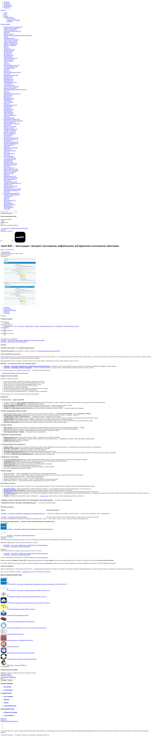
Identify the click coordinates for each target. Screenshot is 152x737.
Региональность (9, 153)
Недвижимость (9, 55)
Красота (7, 71)
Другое (7, 48)
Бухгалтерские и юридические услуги (15, 89)
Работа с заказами (10, 133)
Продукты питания (10, 29)
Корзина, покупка (10, 126)
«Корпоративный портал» (47, 326)
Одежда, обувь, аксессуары (12, 31)
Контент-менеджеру (11, 169)
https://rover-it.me (38, 569)
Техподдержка (8, 491)
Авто (6, 37)
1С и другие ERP (9, 157)
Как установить (11, 18)
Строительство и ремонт (11, 28)
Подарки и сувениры (10, 44)
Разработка (8, 184)
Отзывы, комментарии (11, 143)
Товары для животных (11, 42)
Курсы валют (8, 135)
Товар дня (7, 125)
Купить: (7, 249)
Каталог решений (5, 24)
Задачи (7, 197)
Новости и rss (9, 173)
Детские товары (9, 34)
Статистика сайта (10, 150)
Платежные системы (10, 129)
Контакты (9, 21)
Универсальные (9, 38)
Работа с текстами (10, 172)
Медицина (8, 54)
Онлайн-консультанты (11, 139)
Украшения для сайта (11, 177)
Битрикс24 (7, 7)
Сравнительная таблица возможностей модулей (15, 373)
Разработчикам (8, 6)
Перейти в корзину (6, 674)
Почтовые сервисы (10, 164)
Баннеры (7, 149)
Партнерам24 (7, 4)
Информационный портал (12, 93)
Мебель (7, 32)
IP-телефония (8, 160)
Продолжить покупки (6, 231)
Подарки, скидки (9, 132)
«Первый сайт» (8, 326)
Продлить (3, 229)
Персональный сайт (10, 105)
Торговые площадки (10, 163)
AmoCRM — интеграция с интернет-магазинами (14, 341)
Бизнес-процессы (10, 200)
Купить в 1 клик (9, 128)
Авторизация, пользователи (12, 189)
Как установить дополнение (8, 677)
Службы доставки (10, 130)
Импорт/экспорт (9, 204)
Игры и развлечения (10, 179)
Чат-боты (7, 201)
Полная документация (10, 490)
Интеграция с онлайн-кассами (13, 120)
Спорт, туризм (8, 61)
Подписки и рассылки (11, 142)
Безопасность (8, 187)
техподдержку (44, 557)
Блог (5, 14)
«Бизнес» (37, 326)
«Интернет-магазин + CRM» (71, 326)
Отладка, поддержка (10, 186)
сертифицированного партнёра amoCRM (48, 351)
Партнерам (7, 3)
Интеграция (9, 213)
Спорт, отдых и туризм (11, 86)
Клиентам (6, 2)
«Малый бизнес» (29, 326)
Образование (8, 56)
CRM (6, 199)
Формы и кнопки (10, 176)
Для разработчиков (10, 182)
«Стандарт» (21, 326)
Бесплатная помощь (9, 488)
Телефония (8, 206)
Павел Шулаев (6, 252)
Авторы (6, 16)
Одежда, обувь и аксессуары (12, 72)
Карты (7, 174)
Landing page (8, 51)
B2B (6, 46)
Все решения (4, 578)
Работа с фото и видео (11, 170)
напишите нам (26, 571)
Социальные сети (10, 159)
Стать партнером (9, 715)
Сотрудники (8, 203)
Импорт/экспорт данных (11, 190)
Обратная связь (9, 145)
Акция (5, 13)
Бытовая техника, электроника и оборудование (18, 35)
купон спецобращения (46, 563)
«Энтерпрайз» (59, 326)
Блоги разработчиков (10, 705)
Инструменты (9, 207)
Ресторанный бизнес (10, 58)
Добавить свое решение (13, 20)
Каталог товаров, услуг (11, 65)
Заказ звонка (8, 140)
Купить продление (6, 255)
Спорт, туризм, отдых (10, 41)
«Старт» (15, 326)
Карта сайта (4, 719)
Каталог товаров (10, 122)
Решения (3, 213)
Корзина (3, 10)
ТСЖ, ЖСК (8, 83)
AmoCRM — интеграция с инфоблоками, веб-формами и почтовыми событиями (22, 340)
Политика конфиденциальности (9, 721)
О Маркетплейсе (8, 17)
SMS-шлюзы (8, 162)
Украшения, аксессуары (11, 39)
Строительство (9, 59)
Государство (8, 52)
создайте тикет (44, 496)
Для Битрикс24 (8, 690)
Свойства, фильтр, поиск (12, 123)
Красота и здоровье (10, 45)
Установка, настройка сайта (12, 183)
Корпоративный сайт (11, 75)
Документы (8, 196)
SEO (6, 152)
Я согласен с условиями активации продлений (15, 228)
